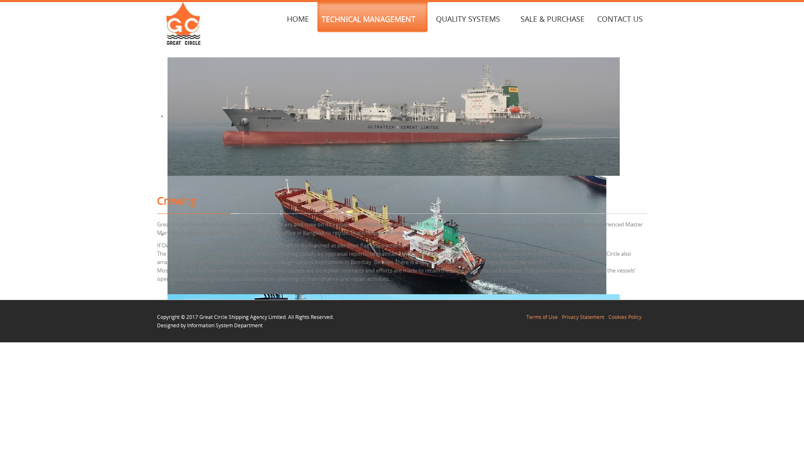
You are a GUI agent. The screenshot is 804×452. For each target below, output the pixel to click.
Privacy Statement (583, 316)
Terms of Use (542, 316)
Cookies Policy (625, 316)
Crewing (176, 201)
